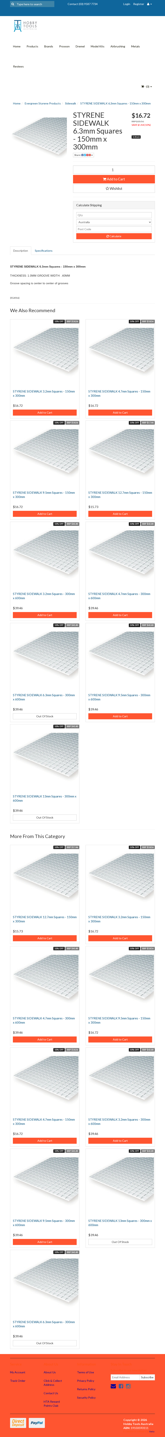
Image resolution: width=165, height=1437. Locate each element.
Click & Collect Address (53, 1382)
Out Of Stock (44, 716)
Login (126, 4)
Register (138, 4)
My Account (17, 1372)
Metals (135, 46)
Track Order (17, 1380)
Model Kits (97, 46)
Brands (48, 46)
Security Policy (86, 1397)
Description (20, 250)
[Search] (12, 4)
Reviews (18, 66)
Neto (151, 1431)
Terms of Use (85, 1372)
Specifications (44, 250)
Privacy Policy (85, 1380)
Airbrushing (117, 46)
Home (17, 46)
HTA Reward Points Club (52, 1403)
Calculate (115, 236)
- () (147, 86)
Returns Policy (86, 1389)
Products (32, 46)
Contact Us (51, 1393)
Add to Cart (115, 179)
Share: (77, 154)
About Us (50, 1372)
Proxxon (64, 46)
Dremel (80, 46)
